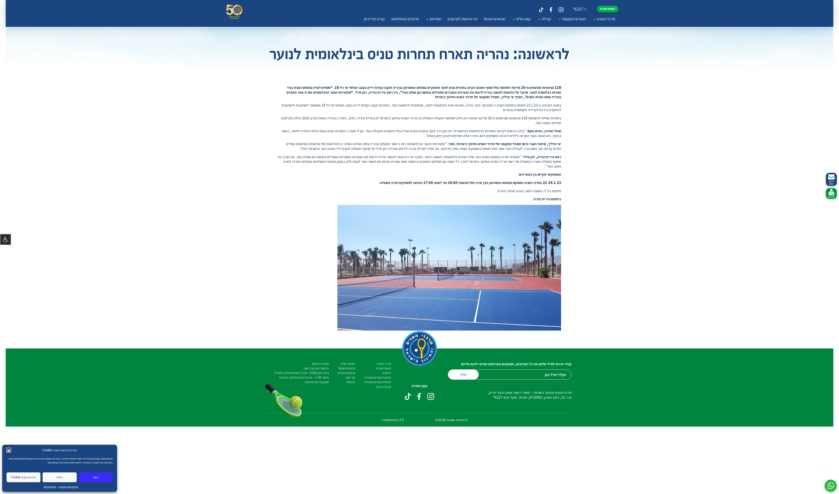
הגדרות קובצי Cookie (23, 477)
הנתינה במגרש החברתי (377, 377)
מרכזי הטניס (384, 363)
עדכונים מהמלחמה (405, 18)
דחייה (59, 477)
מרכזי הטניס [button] (606, 18)
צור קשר (350, 377)
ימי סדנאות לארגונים (462, 18)
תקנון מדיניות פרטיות (317, 382)
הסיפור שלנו (348, 363)
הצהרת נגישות (320, 363)
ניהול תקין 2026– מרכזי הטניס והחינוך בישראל (301, 372)
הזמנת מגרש (607, 8)
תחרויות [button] (435, 18)
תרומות (351, 382)
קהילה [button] (546, 18)
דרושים (387, 372)
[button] (9, 450)
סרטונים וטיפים (346, 372)
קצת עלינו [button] (523, 18)
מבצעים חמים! (494, 18)
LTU (401, 420)
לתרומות (831, 196)
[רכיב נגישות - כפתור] (5, 239)
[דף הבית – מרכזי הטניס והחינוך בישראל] (234, 13)
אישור (96, 477)
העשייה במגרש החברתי (377, 382)
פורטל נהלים (383, 386)
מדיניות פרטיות (49, 486)
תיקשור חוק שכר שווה (316, 368)
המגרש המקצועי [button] (574, 18)
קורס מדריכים (374, 18)
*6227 (578, 9)
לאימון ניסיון (831, 182)
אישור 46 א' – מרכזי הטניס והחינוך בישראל (304, 377)
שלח (463, 374)
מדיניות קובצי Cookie (68, 486)
